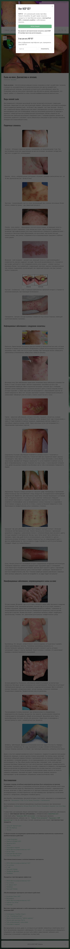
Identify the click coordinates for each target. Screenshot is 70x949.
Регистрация (35, 26)
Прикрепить (45, 49)
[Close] (52, 6)
